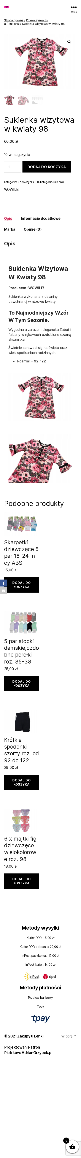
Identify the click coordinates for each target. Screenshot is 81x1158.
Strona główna (14, 20)
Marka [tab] (9, 229)
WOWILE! (11, 189)
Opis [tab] (8, 218)
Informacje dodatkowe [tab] (40, 218)
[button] (69, 42)
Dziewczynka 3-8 (28, 182)
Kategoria (46, 182)
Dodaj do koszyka (46, 167)
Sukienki (13, 23)
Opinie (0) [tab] (32, 229)
